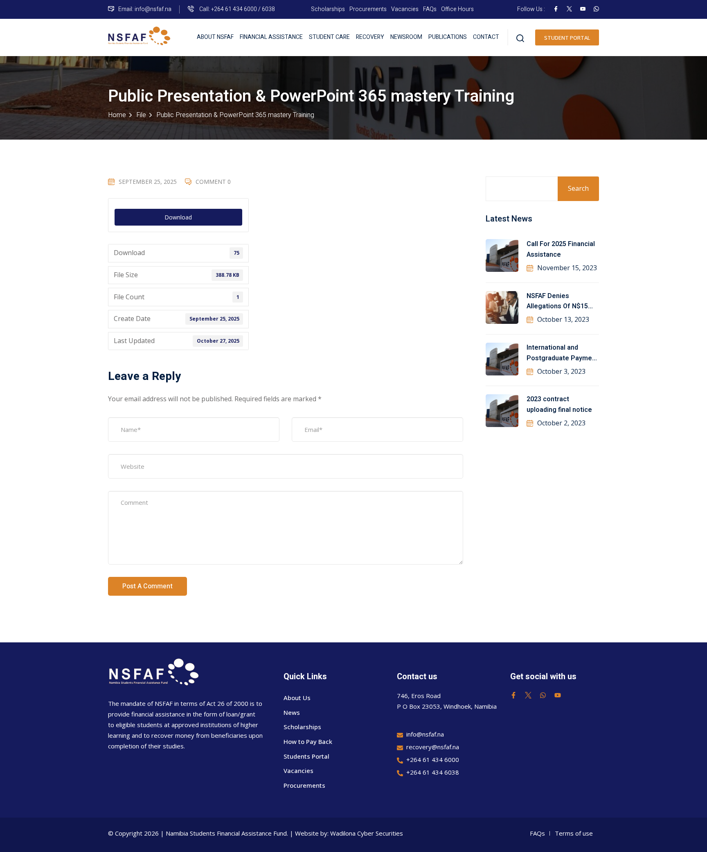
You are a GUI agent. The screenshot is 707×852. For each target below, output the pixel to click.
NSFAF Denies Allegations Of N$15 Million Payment (557, 301)
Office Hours (457, 9)
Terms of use (574, 833)
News (292, 712)
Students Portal (306, 756)
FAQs (430, 9)
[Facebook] (555, 9)
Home (117, 115)
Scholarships (328, 9)
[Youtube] (557, 695)
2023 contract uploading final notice (559, 404)
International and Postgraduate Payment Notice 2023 (562, 353)
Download (178, 217)
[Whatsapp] (543, 695)
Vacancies (405, 9)
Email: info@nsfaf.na (144, 9)
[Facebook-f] (513, 695)
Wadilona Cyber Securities (366, 833)
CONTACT (486, 37)
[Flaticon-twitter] (528, 695)
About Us (297, 698)
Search (578, 188)
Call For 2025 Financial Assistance (561, 249)
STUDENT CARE (329, 37)
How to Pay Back (308, 741)
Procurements (368, 9)
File (141, 115)
